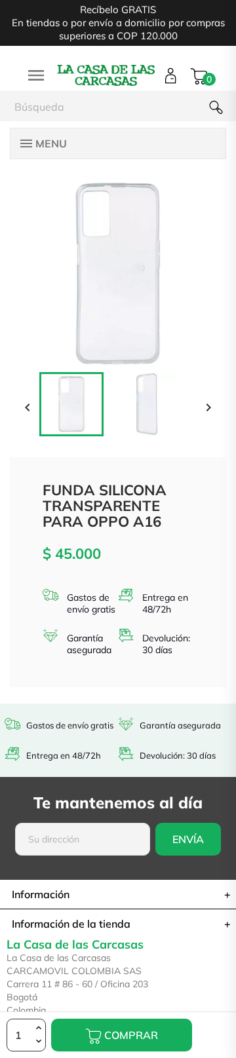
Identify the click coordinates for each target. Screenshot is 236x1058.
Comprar (130, 1035)
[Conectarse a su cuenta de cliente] (171, 75)
